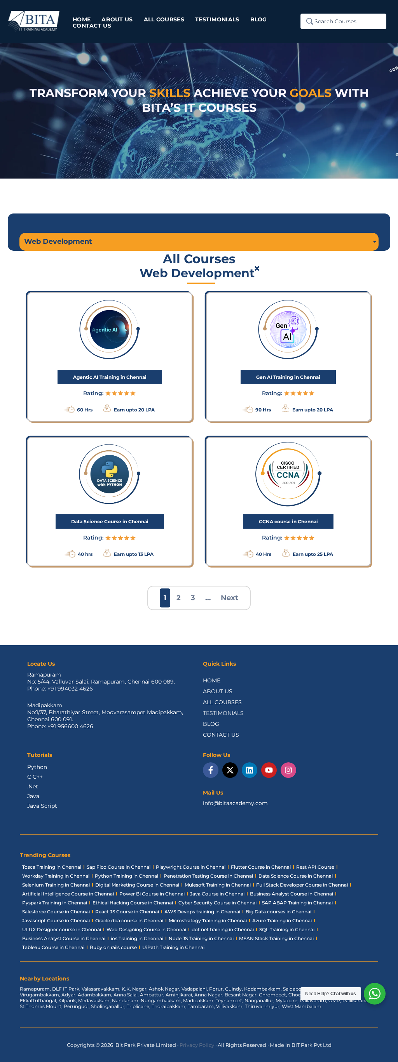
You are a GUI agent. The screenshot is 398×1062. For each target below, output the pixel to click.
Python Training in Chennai (126, 876)
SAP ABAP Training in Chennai (297, 903)
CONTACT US (221, 734)
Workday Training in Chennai (55, 876)
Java (33, 796)
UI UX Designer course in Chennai (61, 929)
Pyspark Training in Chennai (54, 903)
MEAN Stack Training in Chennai (276, 938)
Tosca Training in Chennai (51, 867)
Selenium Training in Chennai (56, 885)
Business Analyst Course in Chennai (291, 894)
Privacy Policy (197, 1045)
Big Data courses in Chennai (278, 911)
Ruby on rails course (113, 947)
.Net (32, 786)
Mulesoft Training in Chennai (218, 885)
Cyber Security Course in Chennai (217, 903)
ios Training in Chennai (137, 938)
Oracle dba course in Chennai (129, 920)
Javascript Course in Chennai (56, 920)
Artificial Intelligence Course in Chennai (68, 894)
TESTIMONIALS (223, 713)
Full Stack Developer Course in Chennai (302, 885)
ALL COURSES (222, 702)
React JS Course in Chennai (127, 911)
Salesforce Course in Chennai (56, 911)
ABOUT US (217, 691)
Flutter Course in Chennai (261, 867)
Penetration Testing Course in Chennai (208, 876)
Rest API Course (315, 867)
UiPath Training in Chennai (173, 947)
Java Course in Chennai (217, 894)
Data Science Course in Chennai (295, 876)
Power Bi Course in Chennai (152, 894)
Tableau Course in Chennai (53, 947)
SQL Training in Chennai (286, 929)
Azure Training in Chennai (282, 920)
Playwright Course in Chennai (190, 867)
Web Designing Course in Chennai (146, 929)
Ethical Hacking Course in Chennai (133, 903)
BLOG (211, 723)
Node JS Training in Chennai (201, 938)
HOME (211, 680)
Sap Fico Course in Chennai (118, 867)
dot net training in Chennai (223, 929)
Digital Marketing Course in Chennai (137, 885)
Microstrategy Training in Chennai (208, 920)
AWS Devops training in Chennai (202, 911)
